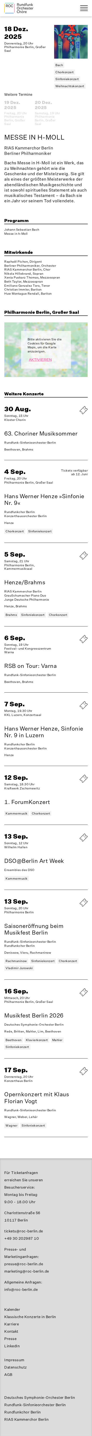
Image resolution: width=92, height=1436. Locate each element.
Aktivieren (40, 360)
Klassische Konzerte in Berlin (30, 1316)
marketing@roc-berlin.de (26, 1271)
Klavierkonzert (37, 1040)
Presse (10, 1338)
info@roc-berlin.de (21, 1289)
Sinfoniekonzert (67, 79)
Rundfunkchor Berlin (22, 1412)
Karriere (11, 1324)
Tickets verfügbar (73, 709)
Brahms (11, 615)
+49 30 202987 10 (21, 1238)
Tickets (73, 906)
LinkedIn (12, 1346)
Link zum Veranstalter (73, 561)
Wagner (11, 1125)
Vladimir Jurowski (19, 968)
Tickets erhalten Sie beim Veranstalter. (73, 414)
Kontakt (11, 1331)
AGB (8, 1374)
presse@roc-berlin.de (23, 1264)
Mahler (57, 1040)
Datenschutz (15, 1367)
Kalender (12, 1309)
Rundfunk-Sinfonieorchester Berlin (35, 1404)
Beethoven (14, 1040)
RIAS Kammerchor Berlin (26, 1419)
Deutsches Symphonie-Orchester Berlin (39, 1397)
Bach (59, 65)
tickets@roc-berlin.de (23, 1231)
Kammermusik (17, 813)
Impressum (14, 1360)
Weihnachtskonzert (69, 86)
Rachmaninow (16, 961)
